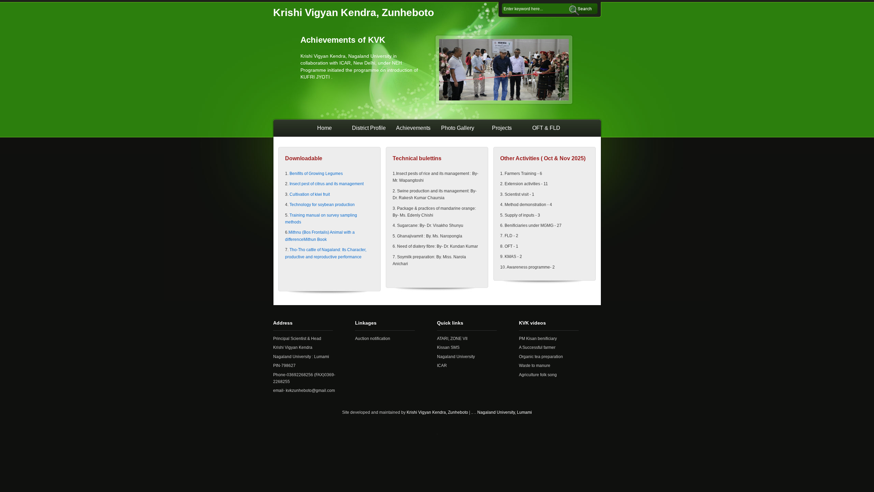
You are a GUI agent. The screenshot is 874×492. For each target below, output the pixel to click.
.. (472, 412)
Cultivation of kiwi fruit (310, 194)
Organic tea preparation (541, 356)
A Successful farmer (537, 347)
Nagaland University (456, 356)
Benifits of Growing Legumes (315, 173)
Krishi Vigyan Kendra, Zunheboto (437, 412)
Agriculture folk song (538, 374)
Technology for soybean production (322, 204)
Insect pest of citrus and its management (326, 183)
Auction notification (372, 338)
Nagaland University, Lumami (504, 412)
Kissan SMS (448, 347)
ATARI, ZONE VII (452, 338)
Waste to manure (534, 365)
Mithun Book (315, 239)
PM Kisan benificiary (538, 338)
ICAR (442, 365)
